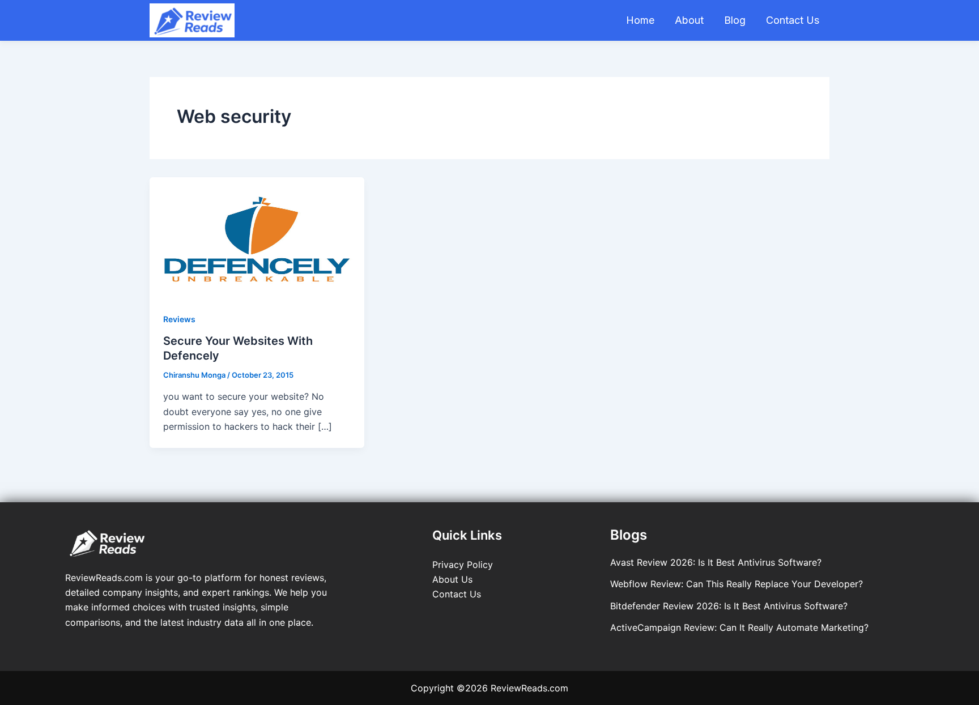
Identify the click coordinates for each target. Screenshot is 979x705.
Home (640, 20)
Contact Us (792, 20)
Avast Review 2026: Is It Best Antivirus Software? (715, 562)
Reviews (179, 319)
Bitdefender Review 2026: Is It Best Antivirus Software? (729, 606)
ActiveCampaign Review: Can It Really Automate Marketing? (739, 627)
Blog (735, 20)
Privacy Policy (462, 564)
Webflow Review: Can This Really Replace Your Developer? (736, 583)
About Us (452, 579)
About (689, 20)
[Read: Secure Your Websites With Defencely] (257, 236)
